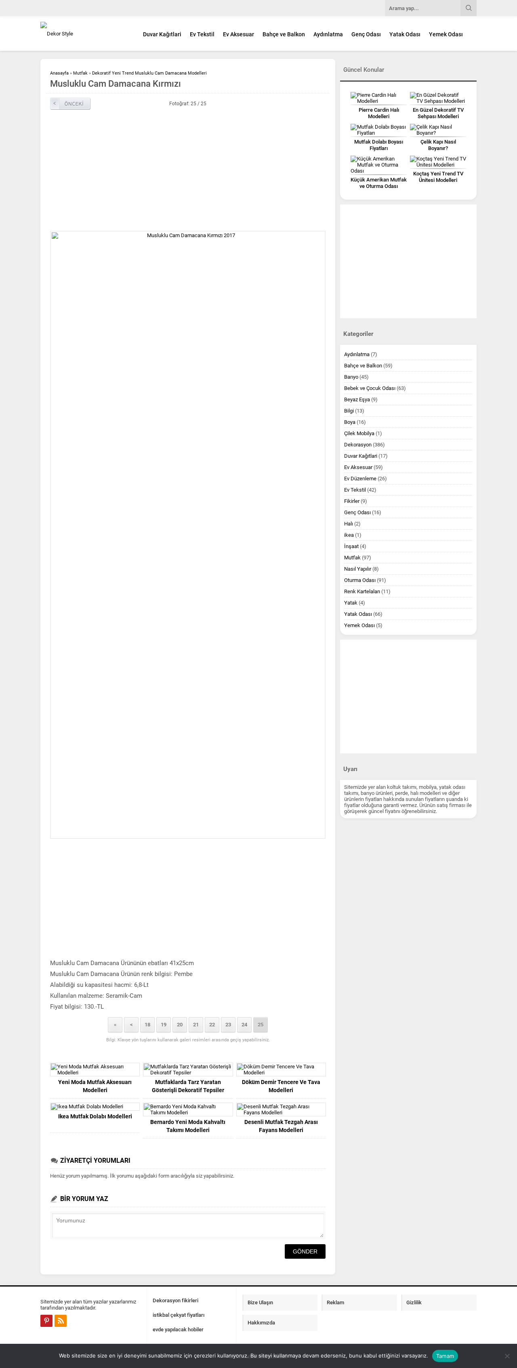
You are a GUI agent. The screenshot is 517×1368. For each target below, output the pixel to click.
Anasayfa (59, 73)
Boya (349, 422)
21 (196, 1025)
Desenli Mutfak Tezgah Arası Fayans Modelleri (281, 1126)
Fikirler (351, 501)
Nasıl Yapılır (357, 569)
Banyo (351, 377)
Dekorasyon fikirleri (175, 1300)
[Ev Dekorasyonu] (84, 33)
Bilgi (349, 411)
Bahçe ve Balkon (284, 34)
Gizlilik (414, 1302)
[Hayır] (507, 1356)
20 (180, 1025)
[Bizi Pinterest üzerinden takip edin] (46, 1321)
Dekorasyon (358, 445)
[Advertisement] (188, 170)
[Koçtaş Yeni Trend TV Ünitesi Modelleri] (438, 162)
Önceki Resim (70, 104)
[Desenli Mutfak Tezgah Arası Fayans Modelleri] (281, 1109)
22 (212, 1025)
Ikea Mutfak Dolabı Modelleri (95, 1116)
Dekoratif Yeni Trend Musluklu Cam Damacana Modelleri (149, 73)
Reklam (335, 1302)
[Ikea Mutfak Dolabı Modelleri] (95, 1106)
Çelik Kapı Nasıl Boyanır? (438, 145)
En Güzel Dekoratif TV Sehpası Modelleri (438, 113)
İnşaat (351, 546)
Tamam (445, 1356)
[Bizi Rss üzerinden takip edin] (61, 1321)
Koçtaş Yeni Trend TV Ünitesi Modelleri (438, 177)
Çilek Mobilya (359, 433)
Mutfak (80, 73)
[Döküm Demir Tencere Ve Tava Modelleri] (281, 1070)
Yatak (350, 603)
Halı (348, 524)
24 (244, 1025)
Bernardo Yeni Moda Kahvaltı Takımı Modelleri (187, 1126)
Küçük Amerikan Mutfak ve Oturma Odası (379, 183)
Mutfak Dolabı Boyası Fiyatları (378, 145)
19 (163, 1025)
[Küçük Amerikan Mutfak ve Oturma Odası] (379, 165)
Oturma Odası (360, 580)
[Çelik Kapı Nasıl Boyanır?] (438, 130)
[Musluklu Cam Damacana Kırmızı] (188, 535)
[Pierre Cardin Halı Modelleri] (379, 98)
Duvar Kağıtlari (162, 34)
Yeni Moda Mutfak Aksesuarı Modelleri (95, 1086)
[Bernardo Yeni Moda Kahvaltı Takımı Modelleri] (188, 1109)
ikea (349, 535)
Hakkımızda (261, 1323)
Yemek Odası (446, 34)
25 (260, 1025)
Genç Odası (366, 34)
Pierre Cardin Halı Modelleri (379, 113)
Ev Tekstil (202, 34)
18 (147, 1025)
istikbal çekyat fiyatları (178, 1315)
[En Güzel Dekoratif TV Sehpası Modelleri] (438, 98)
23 (228, 1025)
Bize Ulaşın (260, 1302)
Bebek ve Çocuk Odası (369, 388)
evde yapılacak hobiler (178, 1329)
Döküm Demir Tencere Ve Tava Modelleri (281, 1086)
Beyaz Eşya (357, 399)
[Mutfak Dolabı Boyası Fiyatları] (379, 130)
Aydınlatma (328, 34)
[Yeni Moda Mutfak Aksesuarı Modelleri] (95, 1070)
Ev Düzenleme (360, 478)
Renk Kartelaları (362, 591)
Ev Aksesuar (238, 34)
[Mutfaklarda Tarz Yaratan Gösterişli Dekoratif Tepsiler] (188, 1070)
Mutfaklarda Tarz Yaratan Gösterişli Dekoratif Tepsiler (188, 1086)
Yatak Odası (404, 34)
